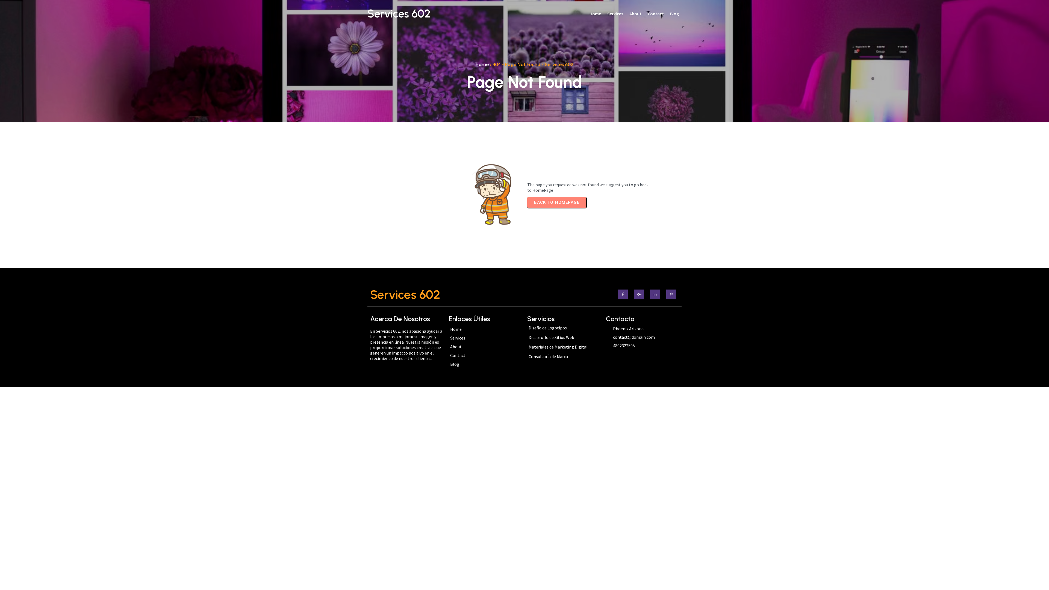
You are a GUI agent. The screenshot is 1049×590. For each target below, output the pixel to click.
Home (482, 64)
